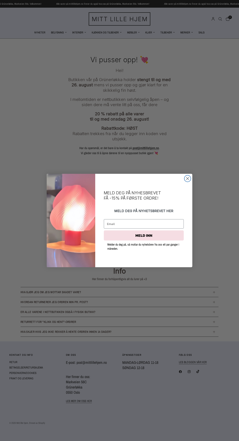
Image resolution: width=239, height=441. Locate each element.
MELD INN (143, 235)
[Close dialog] (187, 178)
